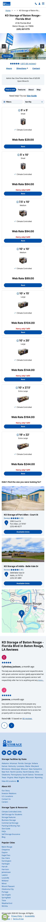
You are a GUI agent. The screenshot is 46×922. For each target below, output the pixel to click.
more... (41, 680)
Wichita (5, 906)
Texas (4, 777)
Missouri (24, 769)
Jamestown (6, 872)
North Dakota (28, 772)
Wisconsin (30, 777)
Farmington (6, 861)
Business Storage (9, 820)
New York (5, 772)
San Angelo (6, 895)
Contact (36, 68)
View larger (7, 56)
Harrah (4, 866)
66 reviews (27, 718)
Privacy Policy (16, 916)
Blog (3, 837)
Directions (21, 68)
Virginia (10, 777)
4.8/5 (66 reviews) (28, 63)
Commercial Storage (10, 823)
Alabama (5, 763)
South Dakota (28, 774)
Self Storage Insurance (11, 834)
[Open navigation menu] (43, 3)
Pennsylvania (16, 774)
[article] (23, 511)
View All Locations (10, 781)
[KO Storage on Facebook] (20, 752)
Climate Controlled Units (12, 811)
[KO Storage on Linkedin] (4, 752)
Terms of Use (18, 919)
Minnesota (6, 769)
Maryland (35, 766)
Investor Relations (9, 793)
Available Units (23, 532)
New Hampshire (35, 769)
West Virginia (19, 777)
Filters (8, 102)
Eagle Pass (6, 855)
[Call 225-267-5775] (36, 4)
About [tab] (31, 89)
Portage (5, 892)
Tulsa (4, 900)
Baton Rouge (7, 847)
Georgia (27, 763)
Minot (4, 883)
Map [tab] (38, 89)
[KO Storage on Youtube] (9, 752)
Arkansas (13, 763)
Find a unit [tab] (10, 89)
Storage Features (9, 817)
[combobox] (34, 102)
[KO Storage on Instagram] (14, 752)
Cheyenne (6, 849)
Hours (9, 68)
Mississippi (15, 769)
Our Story (6, 790)
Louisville (5, 878)
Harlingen (6, 864)
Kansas (4, 766)
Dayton (5, 852)
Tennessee (38, 774)
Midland (5, 880)
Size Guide (32, 95)
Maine (27, 766)
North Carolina (16, 772)
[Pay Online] (39, 4)
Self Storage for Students (12, 814)
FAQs (4, 831)
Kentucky (12, 766)
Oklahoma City (8, 889)
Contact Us (6, 799)
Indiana (35, 763)
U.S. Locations (7, 796)
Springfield (6, 897)
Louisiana (20, 766)
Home (8, 10)
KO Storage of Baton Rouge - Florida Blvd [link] (29, 10)
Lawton (5, 875)
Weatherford (7, 903)
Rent (23, 146)
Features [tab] (21, 89)
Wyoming (38, 777)
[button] (6, 522)
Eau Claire (6, 858)
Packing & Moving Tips (11, 826)
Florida (21, 763)
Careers (5, 802)
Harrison (5, 869)
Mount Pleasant (8, 886)
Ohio (37, 772)
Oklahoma (6, 774)
